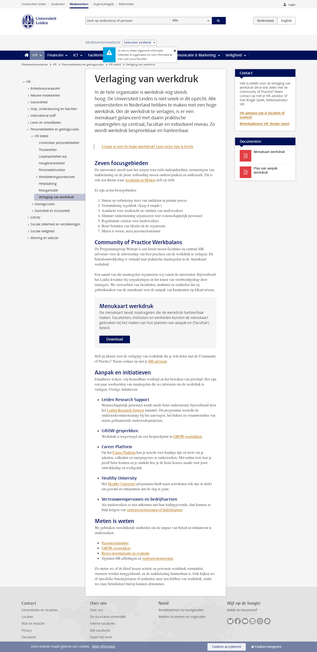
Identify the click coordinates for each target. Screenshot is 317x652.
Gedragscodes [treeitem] (45, 204)
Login (291, 4)
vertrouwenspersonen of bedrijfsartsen (154, 509)
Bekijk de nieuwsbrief (242, 610)
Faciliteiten (97, 55)
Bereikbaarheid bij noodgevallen (181, 610)
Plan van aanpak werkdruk (266, 170)
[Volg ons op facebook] (237, 621)
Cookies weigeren (268, 647)
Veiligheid (234, 55)
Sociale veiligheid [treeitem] (42, 231)
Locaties (27, 617)
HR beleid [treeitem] (41, 136)
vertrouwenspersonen (157, 558)
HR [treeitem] (28, 82)
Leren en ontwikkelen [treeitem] (45, 122)
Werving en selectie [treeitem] (44, 238)
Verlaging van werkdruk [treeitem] (56, 197)
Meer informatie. (104, 646)
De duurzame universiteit (108, 617)
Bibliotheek (126, 4)
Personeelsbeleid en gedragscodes (83, 64)
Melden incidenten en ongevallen (182, 617)
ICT (75, 55)
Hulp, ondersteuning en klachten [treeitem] (53, 109)
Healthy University (122, 483)
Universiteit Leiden (34, 4)
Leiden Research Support (125, 410)
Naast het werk (101, 637)
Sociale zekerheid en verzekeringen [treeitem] (55, 224)
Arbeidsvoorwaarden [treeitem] (45, 88)
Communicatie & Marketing (193, 55)
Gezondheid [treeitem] (39, 102)
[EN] (286, 20)
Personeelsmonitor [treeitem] (52, 170)
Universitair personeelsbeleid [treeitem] (59, 143)
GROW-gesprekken (187, 436)
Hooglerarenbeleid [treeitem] (52, 163)
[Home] (26, 55)
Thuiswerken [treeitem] (48, 150)
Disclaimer (29, 637)
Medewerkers (79, 4)
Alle (175, 20)
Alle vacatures (100, 630)
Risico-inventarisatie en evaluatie (125, 553)
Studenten (58, 4)
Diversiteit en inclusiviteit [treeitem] (52, 211)
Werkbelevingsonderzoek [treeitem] (57, 177)
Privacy (27, 630)
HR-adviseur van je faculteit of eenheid (262, 115)
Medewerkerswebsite (35, 64)
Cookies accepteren (226, 647)
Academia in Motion (140, 179)
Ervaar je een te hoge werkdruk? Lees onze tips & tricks (147, 146)
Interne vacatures (102, 623)
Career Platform (124, 452)
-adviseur (160, 361)
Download (114, 339)
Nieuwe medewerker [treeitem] (45, 95)
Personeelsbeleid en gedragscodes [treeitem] (54, 129)
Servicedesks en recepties (40, 610)
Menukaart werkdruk (269, 152)
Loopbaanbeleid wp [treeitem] (53, 156)
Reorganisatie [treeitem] (48, 190)
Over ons (96, 610)
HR (35, 55)
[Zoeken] (219, 20)
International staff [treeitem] (43, 116)
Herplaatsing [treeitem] (48, 184)
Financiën (55, 55)
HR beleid (115, 64)
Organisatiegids (103, 4)
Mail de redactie (33, 623)
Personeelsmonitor (115, 542)
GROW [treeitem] (35, 217)
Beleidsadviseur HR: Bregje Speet (264, 124)
